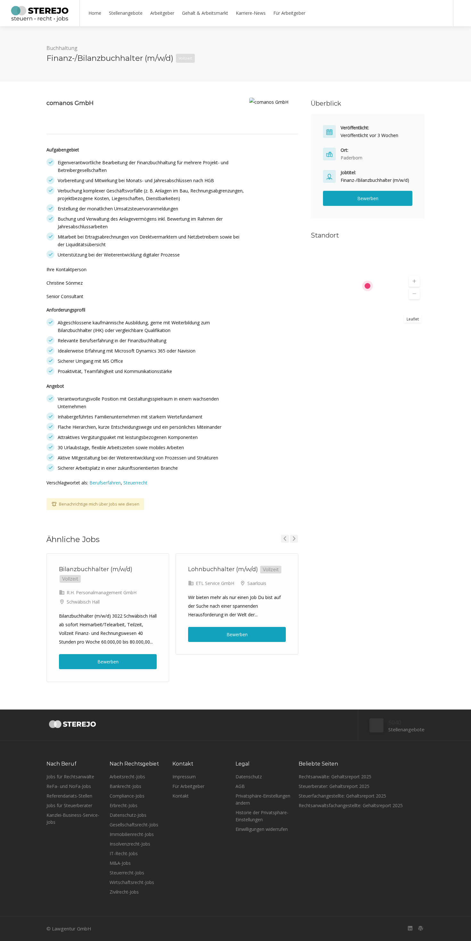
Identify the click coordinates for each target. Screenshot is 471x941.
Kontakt (180, 796)
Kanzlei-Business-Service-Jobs (72, 818)
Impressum (184, 777)
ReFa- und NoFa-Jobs (68, 786)
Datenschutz (249, 777)
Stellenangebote (126, 13)
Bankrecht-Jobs (125, 786)
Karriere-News (251, 13)
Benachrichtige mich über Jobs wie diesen (99, 504)
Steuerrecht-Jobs (127, 873)
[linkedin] (410, 929)
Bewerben (108, 662)
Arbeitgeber (162, 13)
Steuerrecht (135, 483)
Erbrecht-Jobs (123, 805)
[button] (414, 281)
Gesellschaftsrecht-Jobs (134, 825)
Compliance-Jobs (127, 796)
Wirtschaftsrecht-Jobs (132, 882)
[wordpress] (421, 929)
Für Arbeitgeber (289, 13)
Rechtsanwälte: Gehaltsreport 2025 (335, 777)
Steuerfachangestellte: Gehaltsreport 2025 (342, 796)
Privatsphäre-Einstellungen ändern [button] (263, 799)
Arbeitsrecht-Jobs (127, 777)
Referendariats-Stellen (69, 796)
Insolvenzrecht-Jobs (130, 844)
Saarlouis (256, 583)
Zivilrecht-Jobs (124, 892)
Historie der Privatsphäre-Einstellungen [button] (262, 816)
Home (94, 13)
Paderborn (351, 158)
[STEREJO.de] (39, 19)
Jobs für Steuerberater (69, 805)
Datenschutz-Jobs (128, 815)
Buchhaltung (62, 48)
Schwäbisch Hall (83, 602)
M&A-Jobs (120, 863)
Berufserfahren (105, 483)
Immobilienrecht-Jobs (132, 834)
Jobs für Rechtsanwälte (70, 777)
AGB (240, 786)
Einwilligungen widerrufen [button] (262, 829)
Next (294, 539)
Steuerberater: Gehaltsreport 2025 (334, 786)
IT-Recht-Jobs (124, 853)
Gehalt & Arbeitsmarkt (205, 13)
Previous (285, 539)
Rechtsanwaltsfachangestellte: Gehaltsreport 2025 (351, 805)
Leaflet (413, 319)
